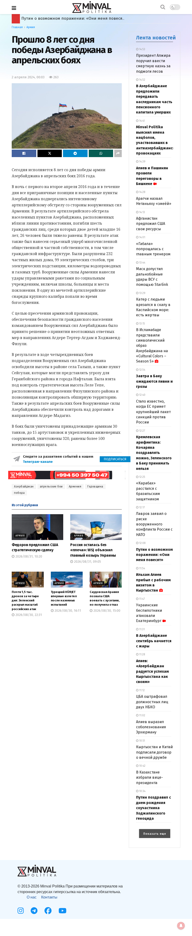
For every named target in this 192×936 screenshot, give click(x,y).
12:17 (141, 507)
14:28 (141, 192)
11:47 (141, 598)
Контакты (49, 897)
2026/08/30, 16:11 (67, 611)
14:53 (141, 49)
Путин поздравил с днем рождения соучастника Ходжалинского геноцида (153, 808)
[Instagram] (21, 910)
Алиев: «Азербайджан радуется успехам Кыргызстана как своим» (152, 671)
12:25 (141, 477)
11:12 (141, 690)
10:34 (141, 791)
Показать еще (154, 833)
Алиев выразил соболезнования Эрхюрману (151, 727)
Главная (17, 27)
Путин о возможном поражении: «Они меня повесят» (154, 554)
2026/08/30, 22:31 (28, 615)
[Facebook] (48, 910)
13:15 (141, 323)
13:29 (141, 293)
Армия (30, 27)
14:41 (141, 120)
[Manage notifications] (181, 925)
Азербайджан (24, 486)
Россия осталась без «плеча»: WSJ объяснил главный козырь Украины (93, 550)
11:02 (141, 715)
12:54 (141, 369)
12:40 (141, 394)
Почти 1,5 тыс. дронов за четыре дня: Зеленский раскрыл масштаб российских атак (25, 600)
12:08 (142, 543)
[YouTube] (62, 910)
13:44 (141, 262)
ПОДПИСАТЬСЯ (115, 459)
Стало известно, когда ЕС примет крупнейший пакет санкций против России (153, 412)
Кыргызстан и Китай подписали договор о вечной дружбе (154, 752)
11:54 (141, 568)
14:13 (141, 212)
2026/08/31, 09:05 (87, 562)
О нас (32, 897)
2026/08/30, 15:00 (106, 611)
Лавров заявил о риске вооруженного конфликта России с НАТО (154, 524)
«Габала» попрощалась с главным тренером (153, 249)
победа (19, 492)
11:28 (141, 654)
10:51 (141, 740)
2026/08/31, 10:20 (28, 557)
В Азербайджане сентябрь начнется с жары (153, 640)
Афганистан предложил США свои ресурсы (150, 223)
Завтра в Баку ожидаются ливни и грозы (154, 381)
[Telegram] (34, 910)
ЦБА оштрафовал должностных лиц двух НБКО (152, 701)
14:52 (141, 79)
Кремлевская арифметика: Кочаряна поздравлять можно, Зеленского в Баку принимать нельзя (154, 453)
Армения (75, 486)
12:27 (141, 430)
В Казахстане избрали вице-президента (149, 777)
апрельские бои (51, 486)
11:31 (141, 629)
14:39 (141, 161)
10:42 (141, 765)
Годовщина (95, 486)
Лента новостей (156, 37)
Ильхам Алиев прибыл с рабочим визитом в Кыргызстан (77, 18)
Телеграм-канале (38, 462)
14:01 (141, 237)
